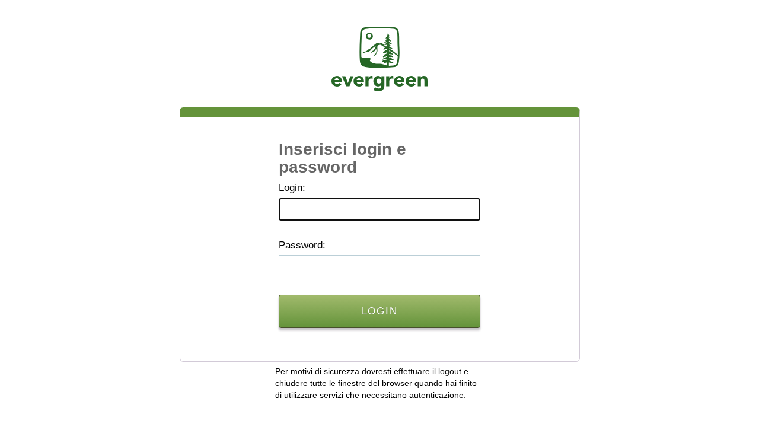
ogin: (292, 187)
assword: (302, 245)
